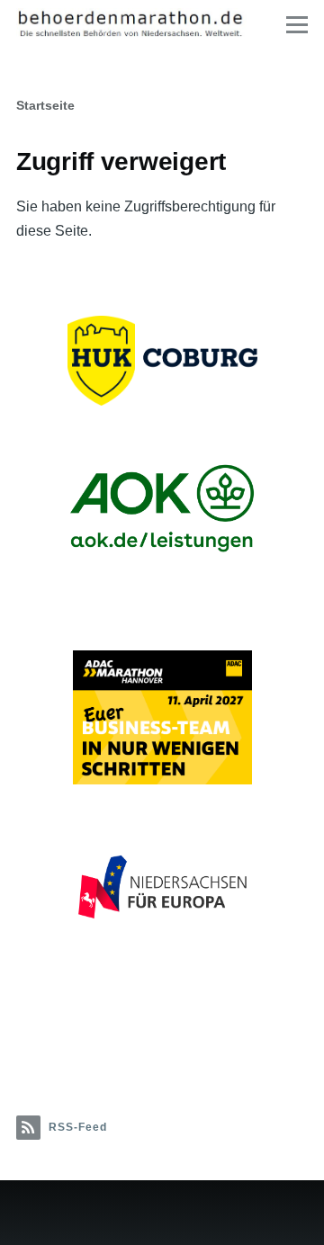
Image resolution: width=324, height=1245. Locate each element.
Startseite (45, 105)
